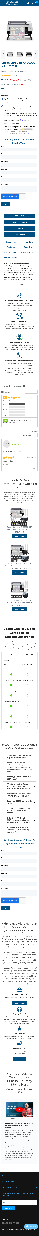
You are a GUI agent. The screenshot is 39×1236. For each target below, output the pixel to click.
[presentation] (3, 54)
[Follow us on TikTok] (17, 1223)
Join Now (19, 84)
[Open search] (28, 3)
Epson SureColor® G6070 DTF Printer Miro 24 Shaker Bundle (19, 601)
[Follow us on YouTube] (14, 1223)
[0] (35, 3)
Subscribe (8, 1208)
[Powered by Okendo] (6, 392)
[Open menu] (3, 3)
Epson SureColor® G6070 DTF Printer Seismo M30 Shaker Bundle (19, 564)
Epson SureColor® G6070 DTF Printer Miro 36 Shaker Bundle (19, 528)
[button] (9, 75)
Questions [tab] (19, 386)
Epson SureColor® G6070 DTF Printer (18, 64)
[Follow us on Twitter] (6, 1223)
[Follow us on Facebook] (3, 1223)
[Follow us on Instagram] (10, 1223)
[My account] (32, 3)
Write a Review (31, 391)
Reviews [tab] (5, 386)
